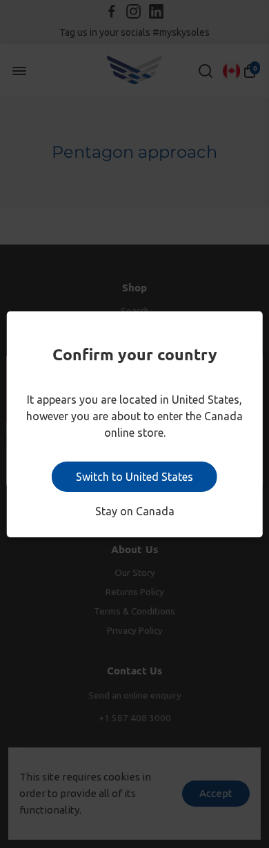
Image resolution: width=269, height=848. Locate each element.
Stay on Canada (135, 511)
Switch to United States (134, 476)
